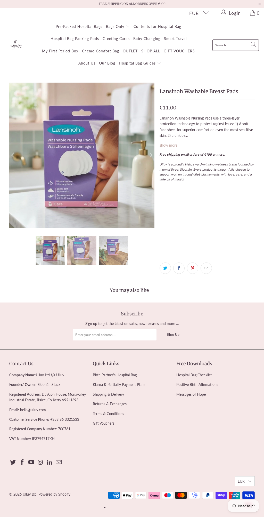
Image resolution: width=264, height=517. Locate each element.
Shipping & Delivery (108, 394)
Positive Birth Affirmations (197, 384)
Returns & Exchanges (110, 404)
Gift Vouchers (103, 423)
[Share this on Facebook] (179, 268)
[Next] (150, 155)
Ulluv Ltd (30, 494)
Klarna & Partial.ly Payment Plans (119, 384)
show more (168, 145)
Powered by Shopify (54, 494)
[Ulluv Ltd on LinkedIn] (50, 462)
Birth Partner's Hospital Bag (115, 375)
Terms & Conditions (108, 413)
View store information (180, 245)
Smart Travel (175, 38)
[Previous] (13, 155)
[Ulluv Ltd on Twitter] (13, 462)
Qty (163, 188)
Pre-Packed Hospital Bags (79, 26)
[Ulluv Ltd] (16, 45)
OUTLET (130, 51)
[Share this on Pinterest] (192, 268)
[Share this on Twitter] (165, 268)
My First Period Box (60, 51)
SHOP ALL (150, 51)
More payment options (230, 224)
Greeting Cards (116, 38)
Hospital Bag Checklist (194, 375)
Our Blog (107, 63)
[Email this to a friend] (206, 268)
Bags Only (116, 26)
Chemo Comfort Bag (100, 51)
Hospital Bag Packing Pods (75, 38)
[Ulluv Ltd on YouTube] (31, 462)
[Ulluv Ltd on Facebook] (22, 462)
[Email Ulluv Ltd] (59, 462)
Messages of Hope (191, 394)
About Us (86, 63)
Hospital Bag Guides (138, 63)
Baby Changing (146, 38)
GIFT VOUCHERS (179, 51)
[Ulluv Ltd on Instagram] (41, 462)
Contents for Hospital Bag (157, 26)
